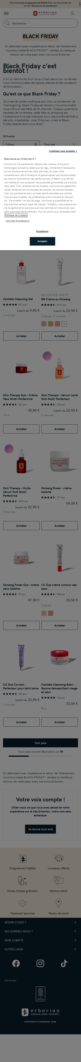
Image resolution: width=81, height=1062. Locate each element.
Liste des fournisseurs (18, 220)
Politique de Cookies (16, 215)
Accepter (42, 241)
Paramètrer (42, 231)
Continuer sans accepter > (63, 151)
